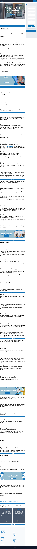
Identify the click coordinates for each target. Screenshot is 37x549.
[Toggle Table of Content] (7, 28)
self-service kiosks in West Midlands (8, 146)
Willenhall (14, 534)
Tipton (2, 540)
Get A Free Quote (13, 524)
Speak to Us (12, 416)
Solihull (2, 539)
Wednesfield (14, 540)
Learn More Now (13, 112)
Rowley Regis (16, 501)
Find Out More (13, 240)
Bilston (14, 533)
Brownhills (14, 541)
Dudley (2, 541)
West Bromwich (10, 501)
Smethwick (6, 501)
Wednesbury (3, 538)
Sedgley (14, 535)
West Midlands (2, 501)
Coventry (14, 543)
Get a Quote (12, 14)
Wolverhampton (15, 542)
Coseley (14, 532)
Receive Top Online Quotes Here (13, 503)
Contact (35, 1)
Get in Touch (12, 179)
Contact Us (12, 292)
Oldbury (13, 501)
